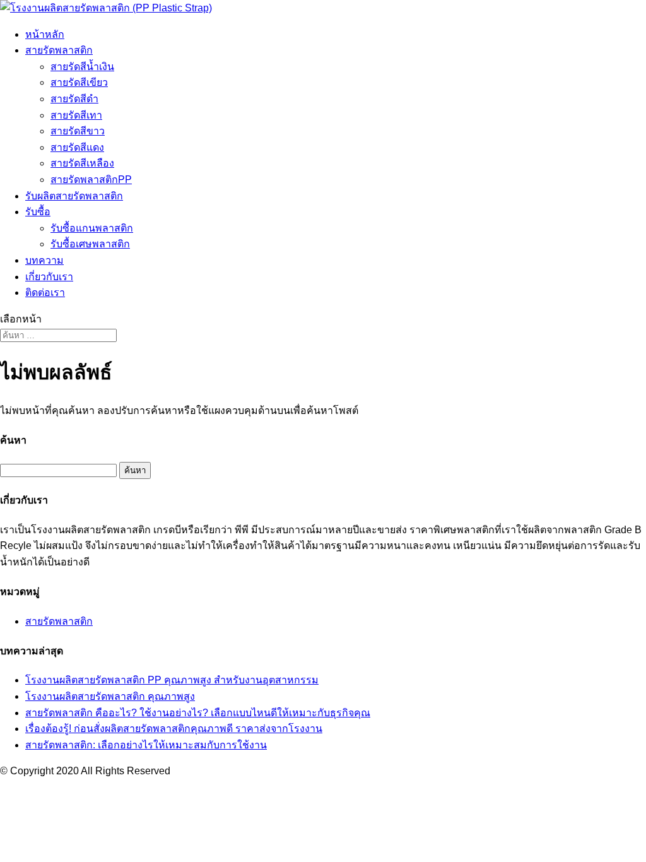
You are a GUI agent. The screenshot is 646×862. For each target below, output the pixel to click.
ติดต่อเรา (45, 292)
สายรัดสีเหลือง (82, 163)
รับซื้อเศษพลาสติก (90, 244)
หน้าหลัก (44, 34)
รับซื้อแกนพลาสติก (91, 228)
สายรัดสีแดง (77, 147)
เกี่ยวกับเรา (49, 276)
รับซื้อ (37, 211)
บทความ (44, 260)
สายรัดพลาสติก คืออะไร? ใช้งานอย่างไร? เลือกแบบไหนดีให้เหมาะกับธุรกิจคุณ (197, 712)
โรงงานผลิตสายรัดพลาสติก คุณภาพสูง (110, 696)
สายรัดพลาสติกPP (91, 179)
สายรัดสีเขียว (79, 82)
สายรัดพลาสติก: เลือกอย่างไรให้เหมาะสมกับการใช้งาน (146, 745)
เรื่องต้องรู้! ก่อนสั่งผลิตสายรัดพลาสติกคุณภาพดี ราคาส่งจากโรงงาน (173, 728)
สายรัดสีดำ (74, 98)
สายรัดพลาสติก (59, 50)
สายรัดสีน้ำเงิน (82, 66)
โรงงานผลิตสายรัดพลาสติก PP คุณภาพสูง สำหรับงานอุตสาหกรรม (172, 680)
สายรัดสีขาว (77, 131)
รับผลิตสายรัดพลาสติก (74, 196)
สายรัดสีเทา (76, 115)
